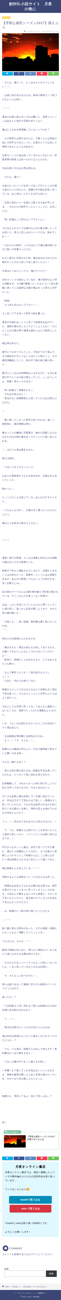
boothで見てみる (30, 1199)
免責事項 (41, 1293)
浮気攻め (6, 17)
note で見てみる (30, 1208)
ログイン (33, 1254)
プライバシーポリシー (25, 1293)
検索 (6, 1269)
